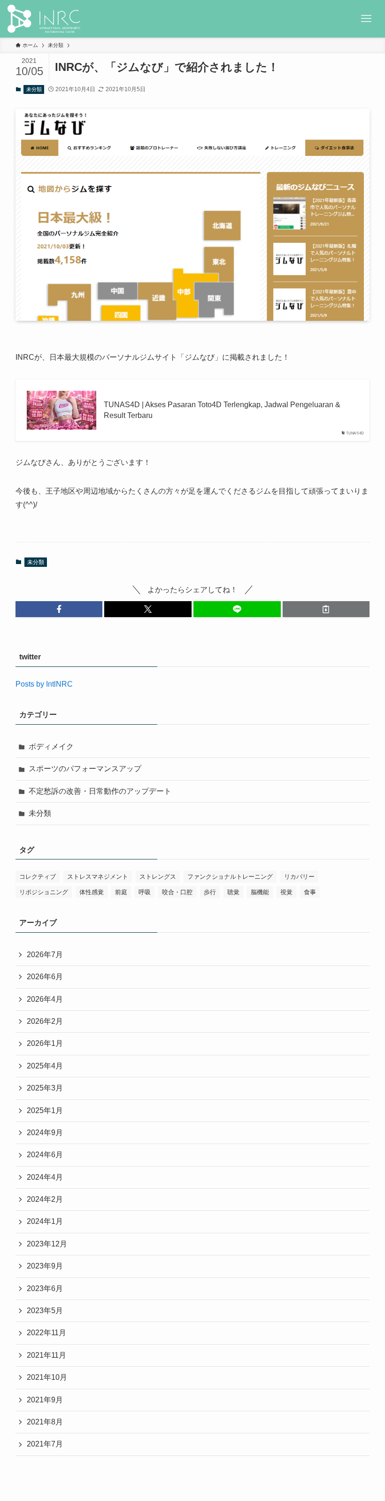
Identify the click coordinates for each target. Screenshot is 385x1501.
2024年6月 (45, 1155)
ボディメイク (51, 746)
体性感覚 (91, 892)
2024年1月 (45, 1221)
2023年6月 (45, 1288)
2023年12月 (47, 1244)
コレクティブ (37, 876)
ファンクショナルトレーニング (230, 876)
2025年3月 (45, 1088)
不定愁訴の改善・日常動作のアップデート (100, 791)
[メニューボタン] (366, 19)
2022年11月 (46, 1333)
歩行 (210, 892)
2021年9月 (45, 1400)
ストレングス (157, 876)
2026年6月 (45, 977)
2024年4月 (45, 1177)
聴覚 (233, 892)
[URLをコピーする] (326, 609)
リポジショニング (43, 892)
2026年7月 (45, 955)
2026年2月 (45, 1021)
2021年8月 (45, 1422)
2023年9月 (45, 1266)
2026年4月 (45, 999)
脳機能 (260, 892)
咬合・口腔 (177, 892)
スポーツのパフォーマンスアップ (85, 769)
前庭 (121, 892)
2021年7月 (45, 1444)
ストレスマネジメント (97, 876)
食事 (310, 892)
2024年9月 (45, 1133)
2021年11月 (46, 1355)
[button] (59, 609)
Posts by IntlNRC (44, 684)
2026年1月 (45, 1043)
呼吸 (145, 892)
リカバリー (299, 876)
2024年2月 (45, 1199)
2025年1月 (45, 1110)
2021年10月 (47, 1377)
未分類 (34, 89)
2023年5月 (45, 1311)
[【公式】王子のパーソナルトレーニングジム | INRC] (44, 19)
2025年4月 (45, 1066)
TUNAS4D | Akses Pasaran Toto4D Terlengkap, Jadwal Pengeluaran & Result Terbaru (222, 410)
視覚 (286, 892)
